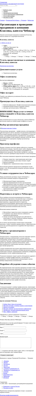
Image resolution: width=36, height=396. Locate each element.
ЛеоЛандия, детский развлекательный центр (16, 310)
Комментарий (4, 336)
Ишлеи (5, 362)
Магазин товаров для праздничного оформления (17, 308)
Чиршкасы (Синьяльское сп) (11, 370)
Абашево (6, 361)
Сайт (1, 333)
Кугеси (5, 365)
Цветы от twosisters (8, 307)
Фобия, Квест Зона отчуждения (12, 304)
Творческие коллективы (7, 66)
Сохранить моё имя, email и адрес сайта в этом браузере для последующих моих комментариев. (17, 351)
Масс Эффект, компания (10, 311)
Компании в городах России (11, 386)
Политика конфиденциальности (9, 395)
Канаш (5, 373)
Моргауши (6, 367)
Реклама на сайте (8, 388)
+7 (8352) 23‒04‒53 (5, 43)
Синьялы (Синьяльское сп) (11, 368)
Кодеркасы (6, 364)
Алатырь (5, 371)
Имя (1, 327)
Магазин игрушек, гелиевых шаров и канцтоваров (17, 305)
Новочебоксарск (8, 374)
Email (2, 330)
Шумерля (6, 377)
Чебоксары (6, 376)
